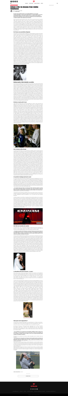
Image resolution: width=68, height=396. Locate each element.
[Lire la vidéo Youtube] (28, 216)
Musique (26, 3)
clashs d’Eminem (30, 13)
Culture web (31, 3)
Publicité (21, 391)
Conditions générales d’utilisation (39, 391)
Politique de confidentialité (50, 391)
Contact (25, 391)
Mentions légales (30, 391)
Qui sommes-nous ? (16, 391)
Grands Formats (37, 3)
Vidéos (42, 3)
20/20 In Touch (22, 229)
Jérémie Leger (17, 11)
